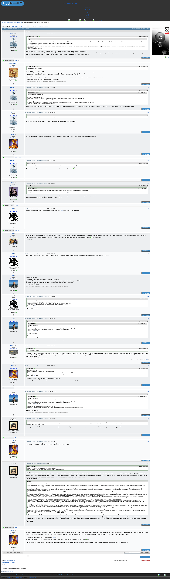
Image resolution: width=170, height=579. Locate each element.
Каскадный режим (136, 28)
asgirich (16, 527)
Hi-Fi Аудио (17, 22)
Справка (54, 575)
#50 (148, 253)
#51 (148, 276)
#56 (148, 391)
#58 (148, 441)
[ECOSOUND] (8, 572)
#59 (148, 463)
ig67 (13, 208)
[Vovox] (12, 572)
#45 (148, 135)
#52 (148, 296)
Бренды (88, 15)
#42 (148, 64)
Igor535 (16, 205)
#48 (148, 208)
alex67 (12, 134)
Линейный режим (145, 28)
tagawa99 (12, 33)
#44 (148, 112)
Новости (87, 9)
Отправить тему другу (9, 562)
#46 (148, 160)
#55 (148, 365)
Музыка (87, 14)
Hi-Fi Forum (5, 22)
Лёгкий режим (61, 575)
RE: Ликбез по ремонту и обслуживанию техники (36, 33)
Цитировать (146, 57)
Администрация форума (8, 575)
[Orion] (167, 57)
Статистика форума (21, 575)
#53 (148, 318)
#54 (148, 345)
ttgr (13, 233)
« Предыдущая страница (16, 26)
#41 (148, 33)
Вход (64, 3)
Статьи (87, 12)
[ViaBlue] (6, 572)
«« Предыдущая (8, 552)
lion (13, 275)
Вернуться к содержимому (44, 575)
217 (35, 26)
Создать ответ (145, 556)
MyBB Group (19, 577)
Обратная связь (32, 575)
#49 (148, 234)
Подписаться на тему (9, 564)
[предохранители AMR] (2, 572)
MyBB (8, 577)
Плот (16, 60)
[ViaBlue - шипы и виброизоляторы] (10, 572)
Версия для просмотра (9, 560)
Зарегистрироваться (72, 3)
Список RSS (70, 575)
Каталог (88, 17)
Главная (87, 7)
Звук (11, 22)
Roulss (13, 182)
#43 (148, 87)
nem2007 (12, 345)
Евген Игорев (12, 63)
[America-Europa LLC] (4, 572)
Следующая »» (18, 552)
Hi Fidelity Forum (32, 577)
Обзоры (88, 11)
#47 (148, 183)
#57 (148, 418)
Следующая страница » (43, 26)
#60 (148, 531)
